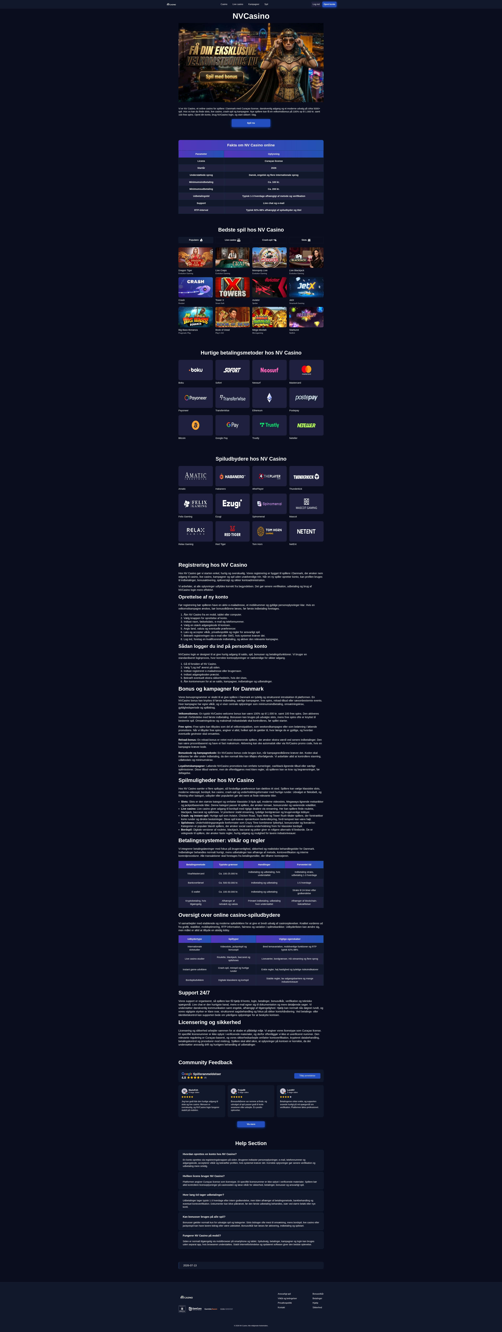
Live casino (230, 240)
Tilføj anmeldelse (307, 1076)
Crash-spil (267, 240)
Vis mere (251, 1124)
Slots (304, 240)
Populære (194, 240)
